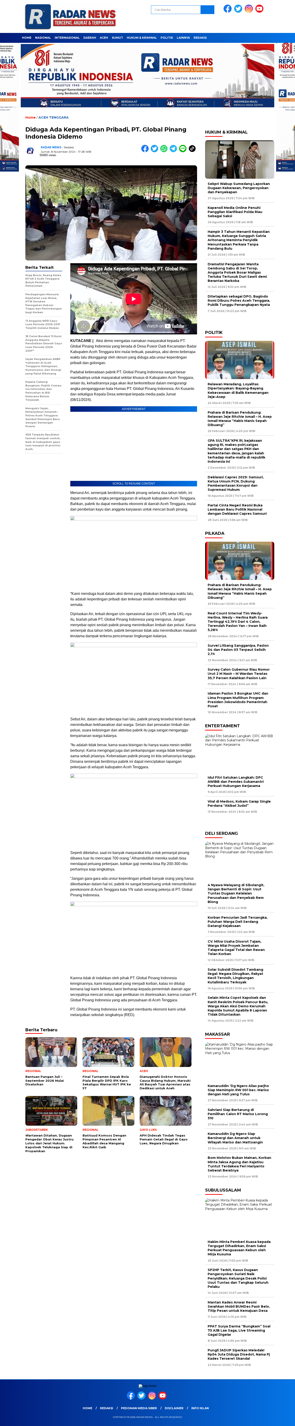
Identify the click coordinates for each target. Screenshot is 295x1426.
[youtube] (260, 11)
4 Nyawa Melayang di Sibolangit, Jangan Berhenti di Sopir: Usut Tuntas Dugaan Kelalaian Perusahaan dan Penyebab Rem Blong (236, 893)
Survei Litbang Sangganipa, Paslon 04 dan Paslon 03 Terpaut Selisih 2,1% (238, 649)
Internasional (67, 37)
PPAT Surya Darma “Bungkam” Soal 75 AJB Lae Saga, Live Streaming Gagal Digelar (239, 1330)
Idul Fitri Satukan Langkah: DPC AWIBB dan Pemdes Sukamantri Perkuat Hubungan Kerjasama (236, 781)
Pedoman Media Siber (139, 1408)
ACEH (104, 37)
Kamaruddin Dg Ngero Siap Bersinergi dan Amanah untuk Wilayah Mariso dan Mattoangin (236, 1138)
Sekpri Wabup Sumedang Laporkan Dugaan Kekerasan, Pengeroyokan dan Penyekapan (239, 188)
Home (26, 37)
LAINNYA (183, 37)
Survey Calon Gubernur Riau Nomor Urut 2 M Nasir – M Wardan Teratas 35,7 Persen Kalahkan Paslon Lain (239, 673)
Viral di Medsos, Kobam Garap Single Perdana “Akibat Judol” (239, 803)
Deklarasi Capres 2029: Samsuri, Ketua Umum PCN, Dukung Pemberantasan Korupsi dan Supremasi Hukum (236, 483)
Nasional (43, 37)
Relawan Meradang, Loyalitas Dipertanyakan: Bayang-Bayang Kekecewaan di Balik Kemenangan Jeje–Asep (238, 390)
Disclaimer (174, 1408)
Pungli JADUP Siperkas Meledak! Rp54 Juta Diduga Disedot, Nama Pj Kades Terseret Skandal (239, 1354)
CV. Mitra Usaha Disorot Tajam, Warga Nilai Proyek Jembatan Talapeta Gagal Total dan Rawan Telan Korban (236, 947)
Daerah (89, 37)
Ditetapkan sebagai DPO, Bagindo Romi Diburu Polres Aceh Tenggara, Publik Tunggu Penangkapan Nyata (239, 300)
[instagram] (249, 11)
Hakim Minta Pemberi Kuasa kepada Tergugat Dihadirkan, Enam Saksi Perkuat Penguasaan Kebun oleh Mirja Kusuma (239, 1248)
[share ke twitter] (155, 151)
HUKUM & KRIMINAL (142, 37)
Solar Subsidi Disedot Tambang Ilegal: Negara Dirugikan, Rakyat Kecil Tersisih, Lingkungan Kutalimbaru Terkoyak (235, 975)
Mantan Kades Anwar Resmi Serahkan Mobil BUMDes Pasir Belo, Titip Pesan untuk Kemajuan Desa (239, 1306)
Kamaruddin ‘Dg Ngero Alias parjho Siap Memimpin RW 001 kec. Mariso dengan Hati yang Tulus (238, 1090)
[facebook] (228, 11)
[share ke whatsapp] (165, 151)
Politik (167, 37)
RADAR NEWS (51, 147)
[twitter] (239, 11)
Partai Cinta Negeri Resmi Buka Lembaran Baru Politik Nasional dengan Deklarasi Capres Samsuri (237, 509)
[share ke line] (184, 151)
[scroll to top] (282, 1419)
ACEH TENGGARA (53, 117)
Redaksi (200, 37)
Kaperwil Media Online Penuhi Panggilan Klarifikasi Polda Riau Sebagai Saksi (235, 212)
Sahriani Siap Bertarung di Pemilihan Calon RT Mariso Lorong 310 (238, 1114)
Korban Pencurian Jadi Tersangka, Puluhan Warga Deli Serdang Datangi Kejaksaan (238, 921)
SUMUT (117, 37)
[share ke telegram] (174, 151)
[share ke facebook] (146, 151)
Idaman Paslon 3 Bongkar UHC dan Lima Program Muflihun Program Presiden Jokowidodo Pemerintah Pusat (238, 699)
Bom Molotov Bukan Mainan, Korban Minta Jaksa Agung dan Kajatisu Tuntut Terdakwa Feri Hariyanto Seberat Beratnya (239, 1164)
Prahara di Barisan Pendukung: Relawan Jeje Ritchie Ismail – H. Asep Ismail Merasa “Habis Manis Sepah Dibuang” (240, 418)
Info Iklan (200, 1408)
